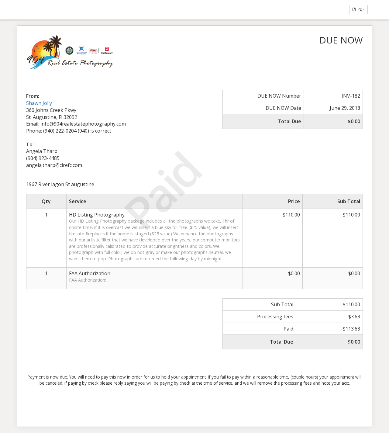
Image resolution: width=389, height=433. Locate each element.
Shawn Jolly (39, 103)
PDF (360, 9)
